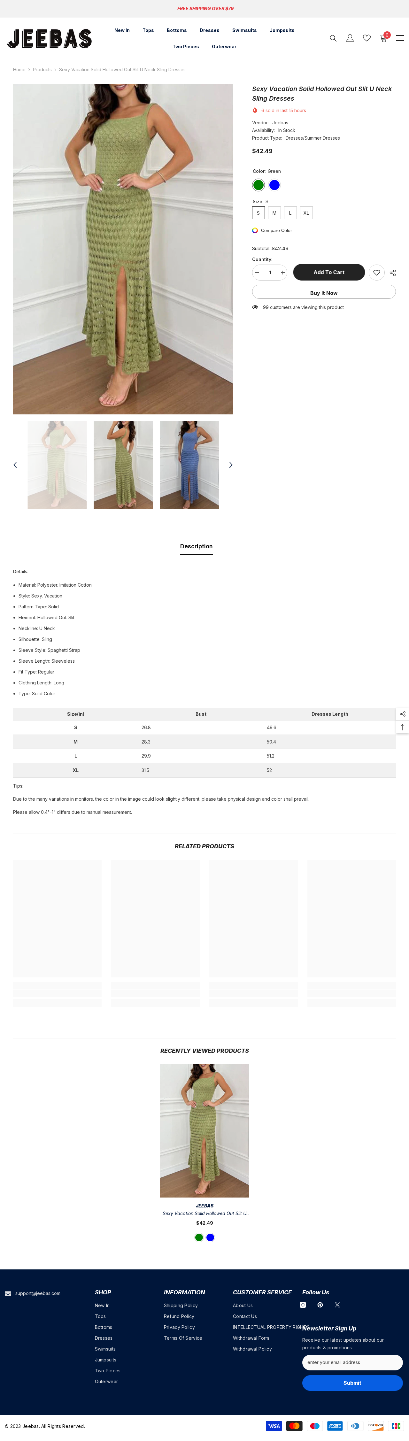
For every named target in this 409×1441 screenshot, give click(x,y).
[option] (123, 249)
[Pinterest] (320, 1305)
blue (210, 1237)
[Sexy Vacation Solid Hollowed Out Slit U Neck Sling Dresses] (204, 1131)
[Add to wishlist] (377, 273)
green (199, 1237)
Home (19, 69)
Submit (352, 1383)
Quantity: (262, 259)
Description (196, 546)
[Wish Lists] (367, 38)
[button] (15, 465)
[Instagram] (303, 1305)
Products (42, 69)
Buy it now (324, 293)
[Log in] (350, 38)
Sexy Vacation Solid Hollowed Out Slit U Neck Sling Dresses (204, 1214)
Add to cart (328, 272)
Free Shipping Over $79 (205, 8)
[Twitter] (337, 1305)
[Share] (390, 273)
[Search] (333, 38)
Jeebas (280, 122)
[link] (57, 993)
